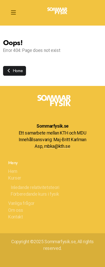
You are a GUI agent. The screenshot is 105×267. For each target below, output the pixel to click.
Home (17, 71)
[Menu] (13, 12)
